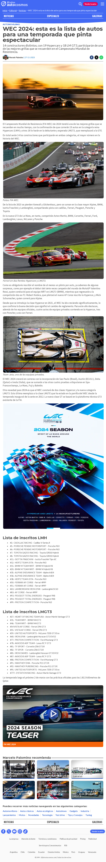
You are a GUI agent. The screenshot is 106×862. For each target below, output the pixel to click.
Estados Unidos (54, 852)
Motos (22, 815)
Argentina (14, 852)
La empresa (13, 839)
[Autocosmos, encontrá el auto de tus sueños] (14, 4)
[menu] (102, 4)
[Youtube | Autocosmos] (14, 831)
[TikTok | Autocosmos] (25, 831)
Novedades (33, 815)
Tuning (88, 815)
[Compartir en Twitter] (96, 57)
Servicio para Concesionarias (50, 845)
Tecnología (47, 815)
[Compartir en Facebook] (92, 57)
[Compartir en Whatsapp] (101, 57)
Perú (73, 852)
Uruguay (81, 852)
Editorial (13, 10)
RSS (65, 845)
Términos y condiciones (47, 839)
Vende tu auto (90, 4)
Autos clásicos (27, 811)
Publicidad (92, 839)
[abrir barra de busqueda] (80, 4)
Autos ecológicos (45, 811)
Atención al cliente (28, 839)
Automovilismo (11, 24)
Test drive (60, 815)
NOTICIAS (9, 16)
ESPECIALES (53, 16)
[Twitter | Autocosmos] (9, 831)
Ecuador (41, 852)
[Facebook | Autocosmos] (3, 831)
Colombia (31, 852)
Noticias (22, 10)
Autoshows (61, 811)
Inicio (4, 10)
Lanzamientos (9, 815)
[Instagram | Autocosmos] (20, 831)
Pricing (82, 839)
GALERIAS (97, 16)
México (65, 852)
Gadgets (74, 811)
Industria (85, 811)
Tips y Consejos (75, 815)
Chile (23, 852)
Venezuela (92, 852)
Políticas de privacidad (68, 839)
